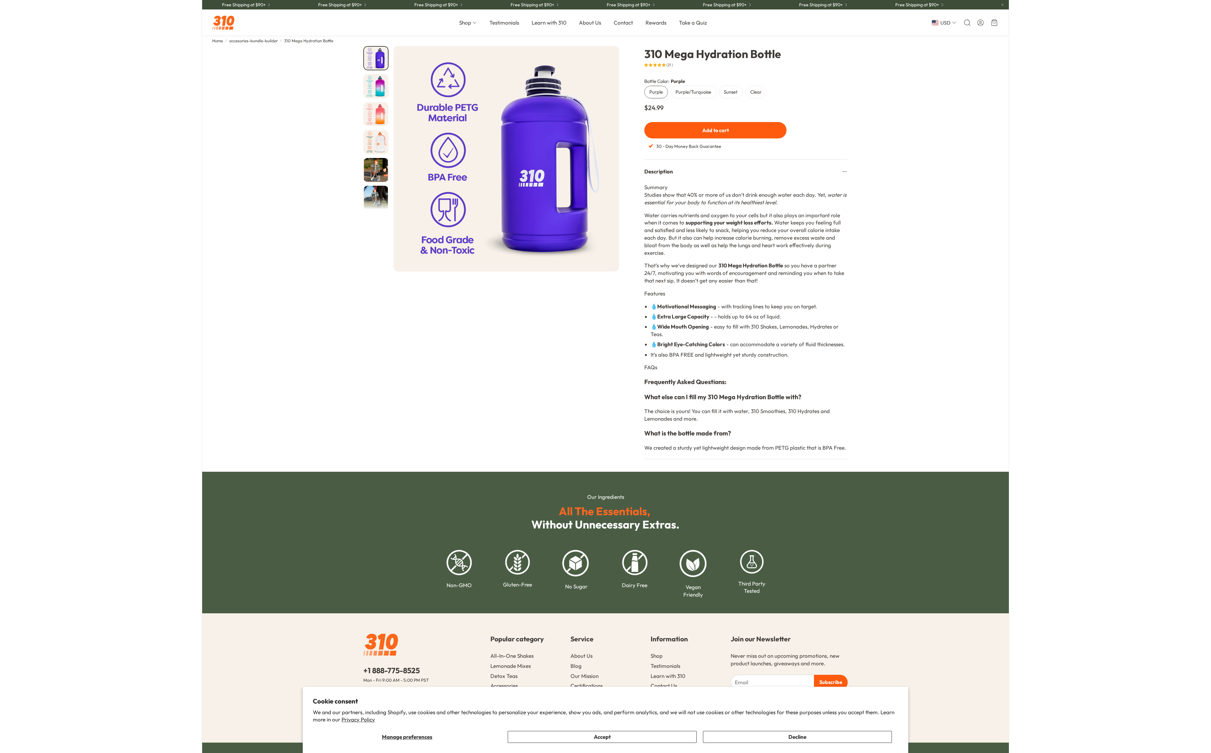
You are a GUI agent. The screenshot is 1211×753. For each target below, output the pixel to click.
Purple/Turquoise (693, 92)
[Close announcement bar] (1002, 4)
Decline (797, 736)
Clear (756, 92)
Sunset (731, 92)
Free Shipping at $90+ (516, 5)
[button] (966, 22)
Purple (656, 92)
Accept (602, 736)
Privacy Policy (358, 719)
